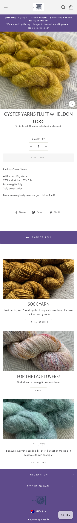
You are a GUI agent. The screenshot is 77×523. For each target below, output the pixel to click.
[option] (38, 23)
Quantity (38, 139)
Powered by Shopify (38, 519)
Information (38, 474)
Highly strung (38, 322)
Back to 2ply (41, 237)
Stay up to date (38, 486)
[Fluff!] (38, 419)
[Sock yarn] (38, 279)
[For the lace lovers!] (38, 351)
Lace (38, 390)
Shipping (33, 126)
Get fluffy (38, 462)
